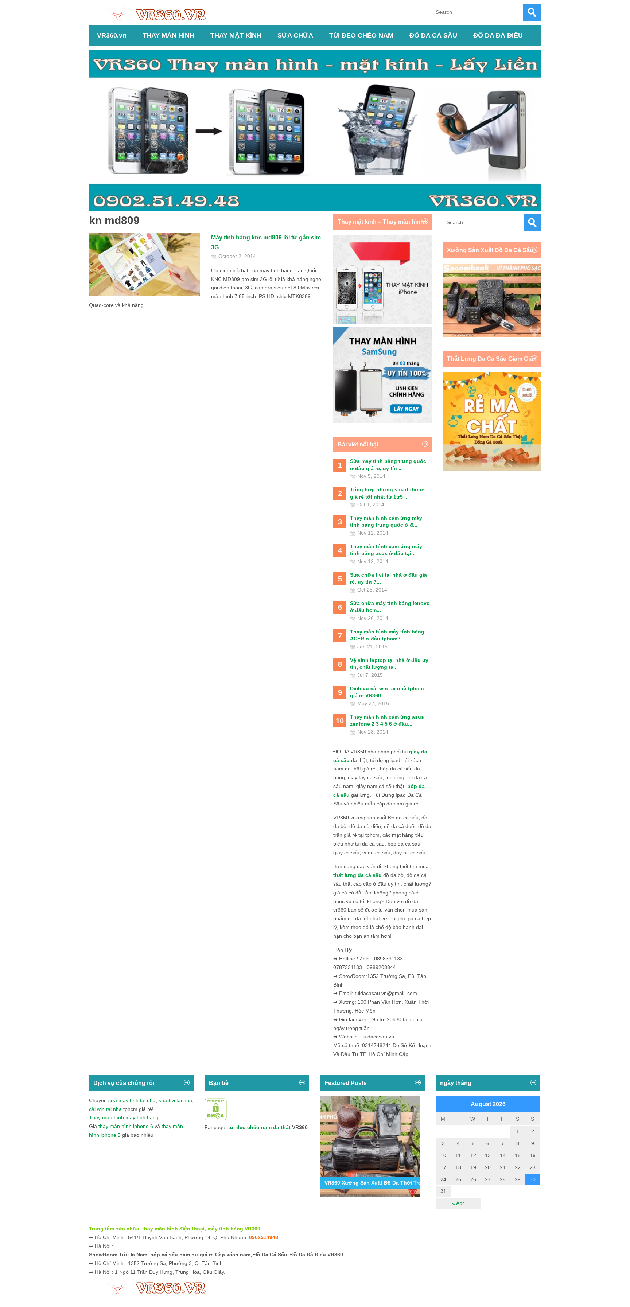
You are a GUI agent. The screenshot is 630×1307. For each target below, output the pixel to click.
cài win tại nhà (105, 1109)
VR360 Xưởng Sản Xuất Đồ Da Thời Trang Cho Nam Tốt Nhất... (401, 1183)
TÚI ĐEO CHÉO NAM (361, 35)
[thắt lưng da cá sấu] (492, 469)
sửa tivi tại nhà (175, 1100)
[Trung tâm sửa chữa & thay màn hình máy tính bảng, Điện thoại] (160, 14)
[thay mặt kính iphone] (382, 322)
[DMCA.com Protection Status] (216, 1118)
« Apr (458, 1203)
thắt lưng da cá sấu (357, 875)
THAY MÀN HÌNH (168, 35)
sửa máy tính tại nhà (132, 1100)
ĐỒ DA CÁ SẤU (433, 35)
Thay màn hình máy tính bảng (124, 1117)
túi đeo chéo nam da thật (259, 1127)
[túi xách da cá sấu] (492, 335)
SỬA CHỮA (295, 35)
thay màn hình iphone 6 (125, 1126)
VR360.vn (112, 35)
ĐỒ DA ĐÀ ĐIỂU (498, 35)
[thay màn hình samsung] (382, 421)
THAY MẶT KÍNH (235, 35)
